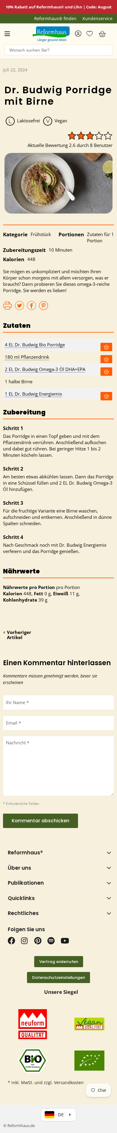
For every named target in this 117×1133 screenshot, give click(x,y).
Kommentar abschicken (40, 820)
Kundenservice (97, 18)
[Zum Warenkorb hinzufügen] (106, 347)
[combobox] (58, 50)
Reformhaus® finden (55, 18)
